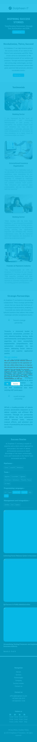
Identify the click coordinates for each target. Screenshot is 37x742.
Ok (7, 384)
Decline (15, 384)
